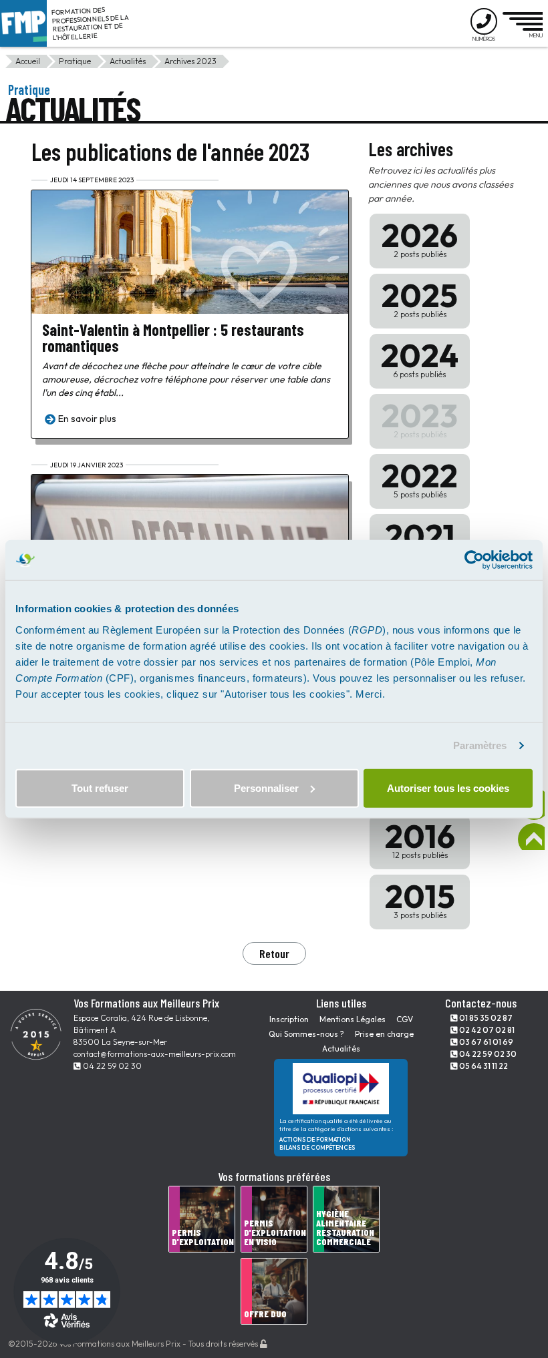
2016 (420, 838)
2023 (420, 417)
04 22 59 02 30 (111, 1066)
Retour (274, 953)
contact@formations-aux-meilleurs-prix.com (155, 1054)
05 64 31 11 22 (483, 1066)
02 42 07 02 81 (486, 1030)
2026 (420, 237)
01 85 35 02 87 (485, 1018)
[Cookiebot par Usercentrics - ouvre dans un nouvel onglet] (474, 560)
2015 (420, 898)
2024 (419, 357)
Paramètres (480, 745)
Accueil (27, 61)
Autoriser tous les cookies (448, 787)
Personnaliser (266, 787)
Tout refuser (100, 787)
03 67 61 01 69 (485, 1042)
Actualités (128, 61)
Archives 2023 (190, 61)
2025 (420, 297)
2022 (420, 477)
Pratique (75, 61)
